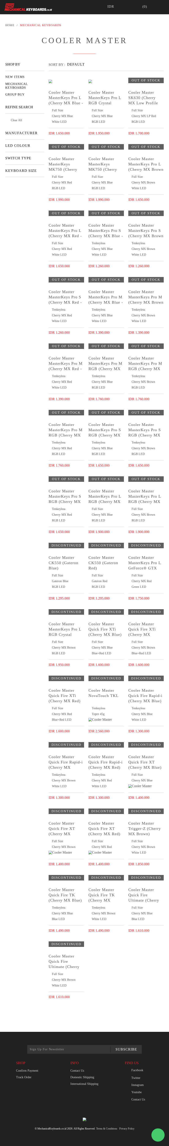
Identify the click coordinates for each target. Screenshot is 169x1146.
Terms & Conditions (106, 1128)
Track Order (23, 1077)
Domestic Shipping (82, 1077)
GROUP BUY (15, 94)
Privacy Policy (126, 1128)
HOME (10, 25)
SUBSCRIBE (126, 1049)
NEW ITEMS (15, 77)
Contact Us (77, 1070)
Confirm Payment (27, 1070)
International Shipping (84, 1083)
